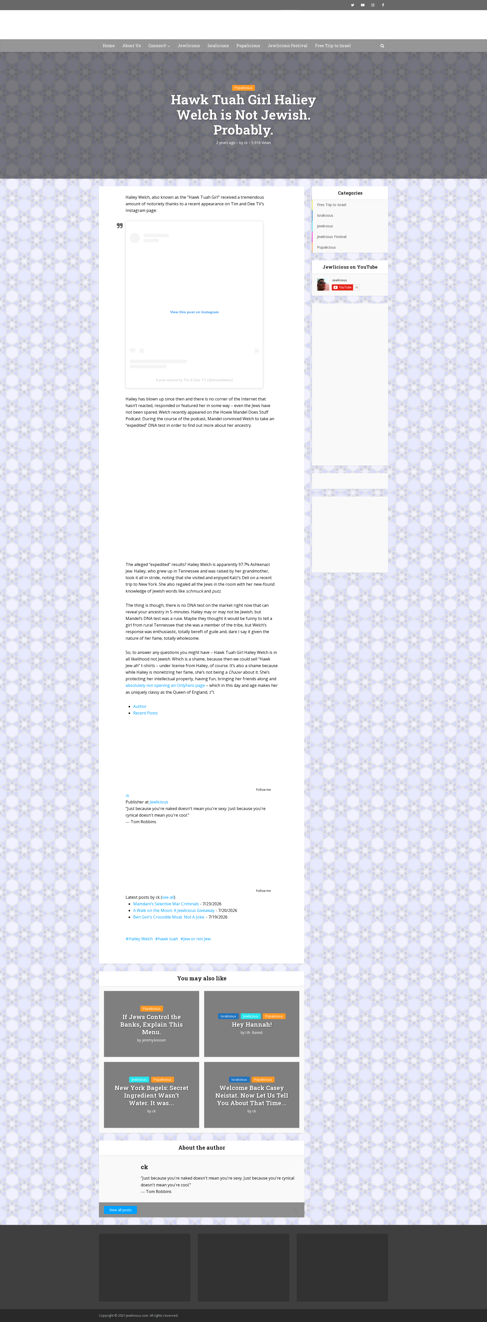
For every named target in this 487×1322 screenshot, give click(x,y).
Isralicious (218, 45)
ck (246, 142)
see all (168, 897)
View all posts (120, 1209)
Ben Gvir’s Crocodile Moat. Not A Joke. (169, 917)
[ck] (157, 755)
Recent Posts (145, 713)
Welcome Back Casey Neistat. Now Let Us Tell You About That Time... (251, 1095)
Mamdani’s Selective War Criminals (166, 904)
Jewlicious (189, 45)
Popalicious (248, 45)
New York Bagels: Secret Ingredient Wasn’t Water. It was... (151, 1095)
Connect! (157, 45)
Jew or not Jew (197, 939)
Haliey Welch (141, 939)
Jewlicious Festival (287, 45)
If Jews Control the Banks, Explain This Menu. (151, 1024)
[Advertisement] (350, 384)
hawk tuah (168, 939)
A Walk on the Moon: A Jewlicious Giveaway (174, 910)
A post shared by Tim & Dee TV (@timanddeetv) (194, 380)
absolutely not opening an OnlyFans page (165, 685)
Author (140, 706)
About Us (131, 45)
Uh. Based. (254, 1032)
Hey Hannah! (252, 1024)
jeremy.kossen (154, 1040)
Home (109, 45)
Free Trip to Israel (333, 45)
